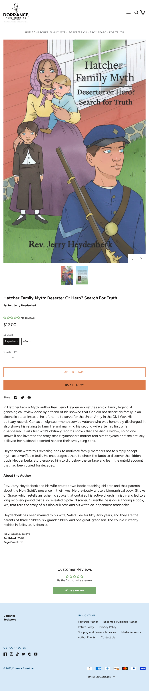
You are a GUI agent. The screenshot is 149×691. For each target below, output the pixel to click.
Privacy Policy (107, 627)
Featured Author (88, 621)
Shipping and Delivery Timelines (97, 632)
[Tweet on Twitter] (22, 397)
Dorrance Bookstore (22, 668)
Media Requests (131, 632)
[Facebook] (5, 654)
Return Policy (86, 627)
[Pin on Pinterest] (29, 397)
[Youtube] (36, 654)
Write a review (74, 590)
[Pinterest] (29, 654)
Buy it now (74, 385)
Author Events (86, 637)
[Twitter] (23, 654)
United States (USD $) (100, 677)
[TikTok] (17, 654)
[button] (136, 12)
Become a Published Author (120, 621)
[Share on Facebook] (15, 397)
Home (29, 32)
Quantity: (10, 352)
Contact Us (108, 637)
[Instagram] (11, 654)
